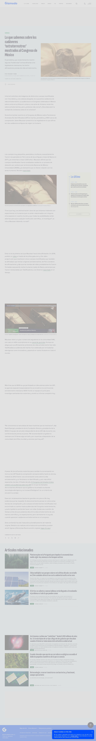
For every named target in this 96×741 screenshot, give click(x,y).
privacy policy (74, 735)
